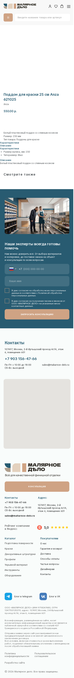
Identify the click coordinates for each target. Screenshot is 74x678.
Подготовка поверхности (19, 543)
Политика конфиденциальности (17, 655)
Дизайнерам (47, 569)
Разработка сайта (15, 662)
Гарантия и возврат (51, 548)
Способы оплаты (49, 558)
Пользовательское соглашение (45, 655)
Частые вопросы (49, 564)
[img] (8, 596)
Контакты (45, 574)
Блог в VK (54, 596)
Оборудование (13, 575)
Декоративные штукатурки (20, 554)
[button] (50, 6)
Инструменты (12, 570)
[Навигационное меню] (68, 6)
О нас (43, 543)
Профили (10, 559)
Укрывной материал (16, 565)
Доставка (45, 553)
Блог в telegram (23, 596)
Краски (9, 549)
